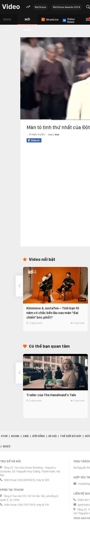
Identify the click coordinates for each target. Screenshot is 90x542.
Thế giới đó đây (70, 436)
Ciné (26, 436)
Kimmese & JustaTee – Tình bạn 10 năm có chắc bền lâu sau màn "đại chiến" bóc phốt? (52, 312)
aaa (57, 134)
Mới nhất (27, 21)
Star (4, 436)
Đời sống (38, 436)
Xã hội (52, 436)
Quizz (6, 446)
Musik (15, 436)
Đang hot (7, 21)
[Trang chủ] (11, 7)
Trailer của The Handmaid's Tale (51, 395)
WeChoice (40, 7)
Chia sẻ (35, 140)
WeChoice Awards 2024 (66, 7)
